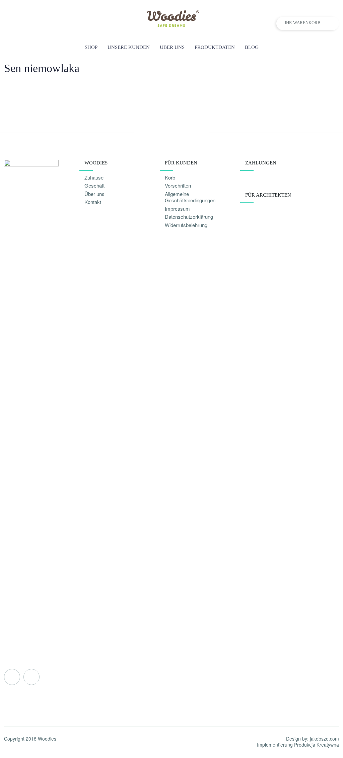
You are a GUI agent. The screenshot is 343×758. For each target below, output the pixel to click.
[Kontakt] (321, 47)
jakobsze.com (324, 738)
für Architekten (268, 195)
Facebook (12, 677)
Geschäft (94, 185)
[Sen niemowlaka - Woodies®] (171, 24)
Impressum (177, 208)
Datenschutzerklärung (189, 216)
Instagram (31, 677)
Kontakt (92, 201)
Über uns (94, 193)
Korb (170, 177)
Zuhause (94, 177)
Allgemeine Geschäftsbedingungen (190, 197)
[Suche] (335, 47)
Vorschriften (178, 185)
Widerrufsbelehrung (186, 224)
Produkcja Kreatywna (316, 744)
